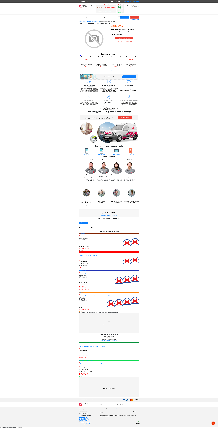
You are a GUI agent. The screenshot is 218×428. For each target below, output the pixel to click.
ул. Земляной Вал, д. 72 (84, 419)
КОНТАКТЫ (118, 1)
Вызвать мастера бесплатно (113, 312)
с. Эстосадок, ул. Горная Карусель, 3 (86, 423)
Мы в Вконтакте (83, 411)
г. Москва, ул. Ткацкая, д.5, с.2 (85, 273)
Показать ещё (108, 70)
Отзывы (111, 1)
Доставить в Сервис (134, 17)
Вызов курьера (119, 41)
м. (82, 233)
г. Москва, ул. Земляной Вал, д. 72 (86, 237)
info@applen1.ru (135, 6)
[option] (86, 197)
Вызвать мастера (124, 17)
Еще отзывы (83, 222)
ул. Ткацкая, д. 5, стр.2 (83, 418)
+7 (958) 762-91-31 (109, 337)
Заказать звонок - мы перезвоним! (109, 215)
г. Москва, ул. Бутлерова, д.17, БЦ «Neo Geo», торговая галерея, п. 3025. (95, 295)
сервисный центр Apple (113, 408)
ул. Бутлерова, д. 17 (83, 417)
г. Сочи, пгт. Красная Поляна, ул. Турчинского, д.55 (90, 363)
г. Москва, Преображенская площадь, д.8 (88, 255)
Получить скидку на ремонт (129, 76)
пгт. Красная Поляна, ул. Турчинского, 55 (87, 424)
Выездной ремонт (129, 41)
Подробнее (81, 250)
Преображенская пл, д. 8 (84, 420)
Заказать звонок (136, 7)
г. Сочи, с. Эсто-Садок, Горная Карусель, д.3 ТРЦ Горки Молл (92, 346)
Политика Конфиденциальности (106, 413)
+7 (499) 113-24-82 (134, 5)
